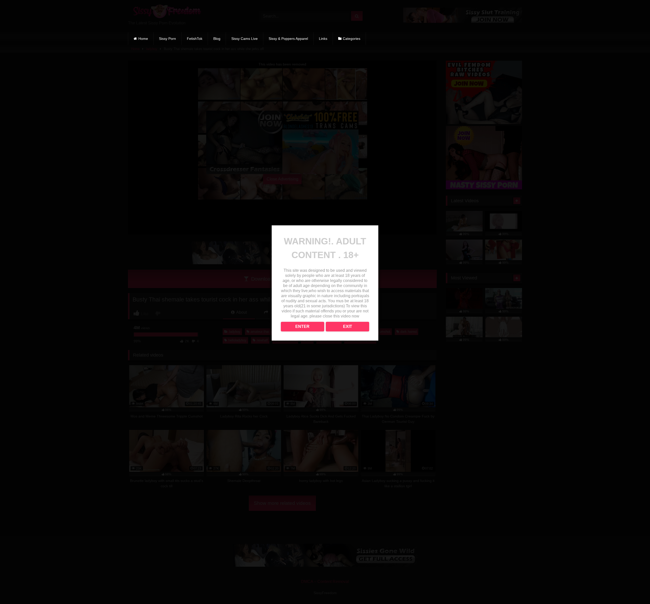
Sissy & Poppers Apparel (288, 39)
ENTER (302, 326)
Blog (216, 39)
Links (323, 39)
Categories (351, 39)
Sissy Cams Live (244, 39)
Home (143, 39)
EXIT (347, 326)
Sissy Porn (167, 39)
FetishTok (194, 39)
